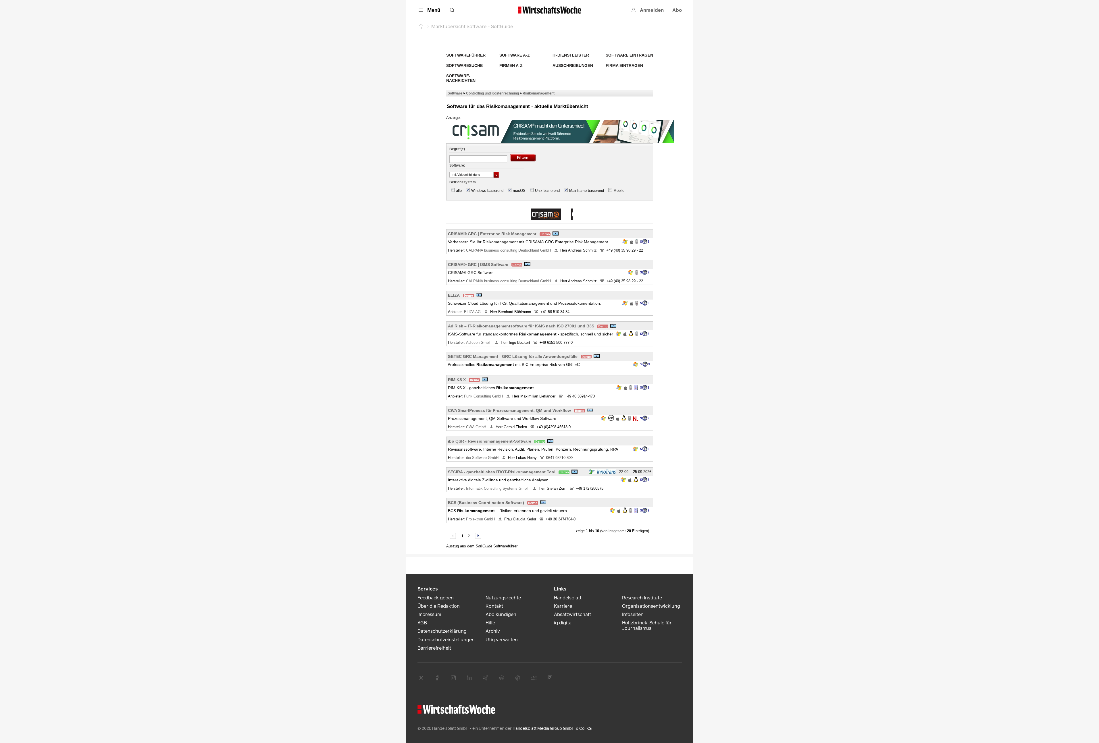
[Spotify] (501, 677)
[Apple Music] (517, 677)
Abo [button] (677, 10)
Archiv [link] (493, 631)
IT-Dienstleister (571, 55)
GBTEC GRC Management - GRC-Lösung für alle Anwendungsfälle (513, 356)
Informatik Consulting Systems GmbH (498, 488)
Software (455, 93)
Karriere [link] (563, 606)
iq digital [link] (563, 623)
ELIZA (454, 295)
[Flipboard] (549, 677)
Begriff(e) (457, 149)
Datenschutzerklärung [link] (442, 631)
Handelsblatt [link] (568, 598)
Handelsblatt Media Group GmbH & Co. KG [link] (552, 728)
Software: (457, 165)
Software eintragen (629, 55)
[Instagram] (453, 677)
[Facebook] (437, 677)
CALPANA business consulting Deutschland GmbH (509, 250)
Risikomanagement (539, 93)
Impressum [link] (429, 614)
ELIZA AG (473, 312)
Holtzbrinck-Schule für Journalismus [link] (647, 626)
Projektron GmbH (481, 519)
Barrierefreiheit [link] (434, 648)
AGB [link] (422, 623)
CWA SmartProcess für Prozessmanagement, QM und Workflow (509, 410)
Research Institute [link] (642, 598)
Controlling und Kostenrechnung (492, 93)
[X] (421, 677)
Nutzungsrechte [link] (503, 598)
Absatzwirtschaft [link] (572, 614)
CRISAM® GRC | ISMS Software (478, 264)
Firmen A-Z (511, 65)
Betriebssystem (462, 182)
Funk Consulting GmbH (484, 396)
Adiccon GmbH (479, 342)
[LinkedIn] (469, 677)
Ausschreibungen (573, 65)
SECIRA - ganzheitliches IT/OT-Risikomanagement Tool (501, 472)
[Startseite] (420, 26)
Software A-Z (514, 55)
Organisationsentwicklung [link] (651, 606)
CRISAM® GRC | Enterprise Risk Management (492, 233)
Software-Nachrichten (461, 78)
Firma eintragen (624, 65)
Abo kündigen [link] (501, 614)
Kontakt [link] (494, 606)
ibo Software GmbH (483, 458)
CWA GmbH (476, 427)
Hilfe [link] (490, 623)
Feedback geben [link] (435, 598)
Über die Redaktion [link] (438, 606)
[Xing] (485, 677)
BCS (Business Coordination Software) (486, 502)
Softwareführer (466, 55)
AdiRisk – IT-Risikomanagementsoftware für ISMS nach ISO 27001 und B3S (521, 326)
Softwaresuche (464, 65)
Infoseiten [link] (633, 614)
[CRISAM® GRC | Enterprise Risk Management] (546, 214)
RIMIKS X (457, 379)
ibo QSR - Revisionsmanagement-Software (489, 441)
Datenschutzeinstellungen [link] (446, 639)
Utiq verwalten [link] (502, 639)
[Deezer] (533, 677)
